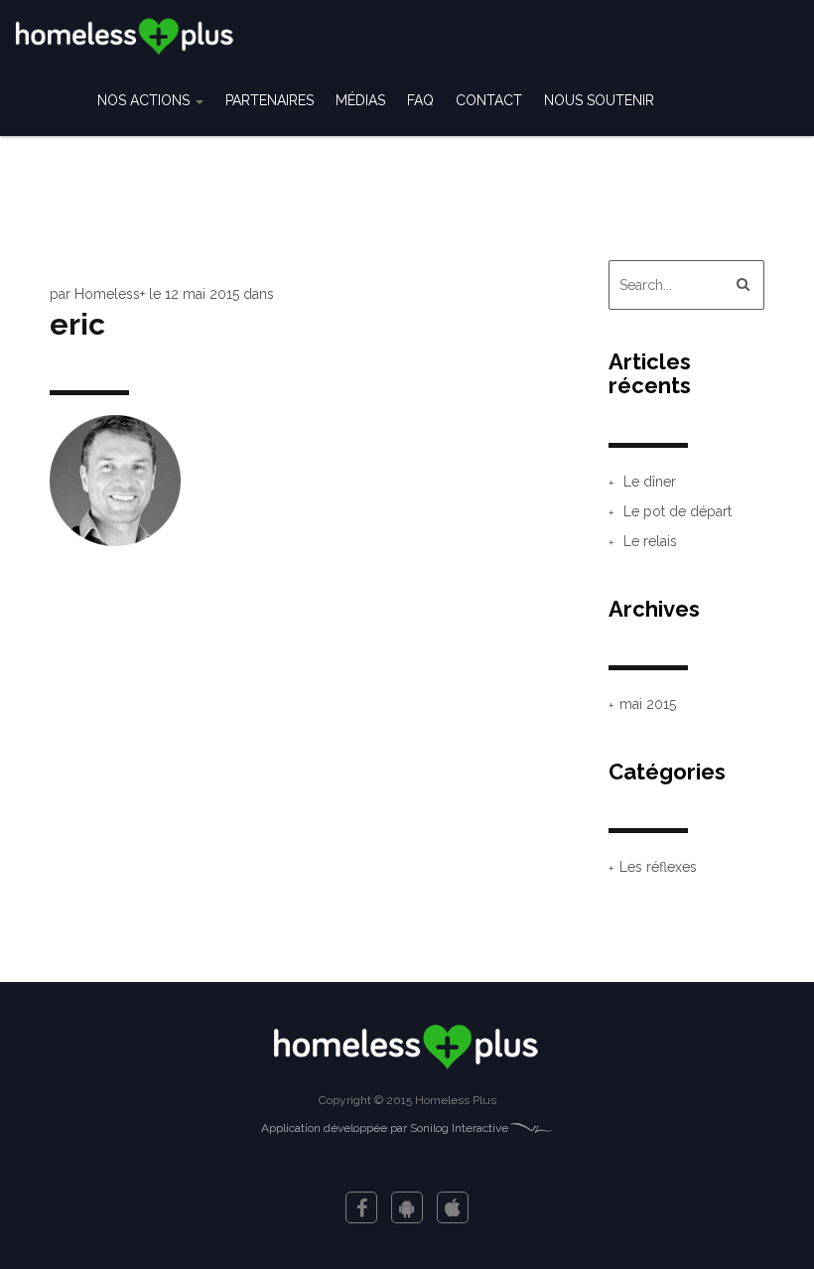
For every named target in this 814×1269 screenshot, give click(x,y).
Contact (489, 100)
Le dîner (649, 482)
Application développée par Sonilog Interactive (384, 1128)
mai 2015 (647, 704)
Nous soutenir (599, 100)
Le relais (650, 541)
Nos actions (145, 100)
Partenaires (269, 100)
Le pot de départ (677, 511)
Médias (360, 100)
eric (77, 324)
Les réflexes (658, 867)
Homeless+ (109, 294)
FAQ (420, 100)
